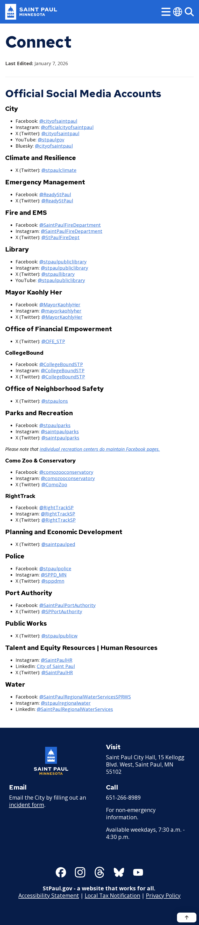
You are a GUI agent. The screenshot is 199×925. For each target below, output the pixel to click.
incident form (26, 804)
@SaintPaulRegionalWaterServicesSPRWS (85, 697)
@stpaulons (54, 401)
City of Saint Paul (56, 666)
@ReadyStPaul (55, 194)
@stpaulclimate (58, 170)
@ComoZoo (54, 484)
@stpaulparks (54, 425)
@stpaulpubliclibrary (63, 262)
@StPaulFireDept (60, 237)
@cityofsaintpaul (58, 121)
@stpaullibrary (58, 274)
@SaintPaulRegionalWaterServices (75, 709)
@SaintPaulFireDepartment (70, 225)
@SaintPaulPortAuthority (67, 605)
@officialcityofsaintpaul (67, 127)
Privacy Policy (163, 895)
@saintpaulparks (60, 431)
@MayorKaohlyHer (59, 304)
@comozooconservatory (66, 472)
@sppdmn (52, 581)
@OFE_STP (53, 341)
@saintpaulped (58, 544)
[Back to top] (186, 917)
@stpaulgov (51, 140)
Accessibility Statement (48, 895)
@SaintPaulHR (56, 660)
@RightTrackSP (56, 507)
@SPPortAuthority (61, 611)
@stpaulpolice (55, 568)
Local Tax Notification (112, 895)
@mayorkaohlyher (61, 311)
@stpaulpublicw (59, 636)
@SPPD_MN (54, 575)
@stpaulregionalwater (66, 703)
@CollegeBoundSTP (61, 364)
